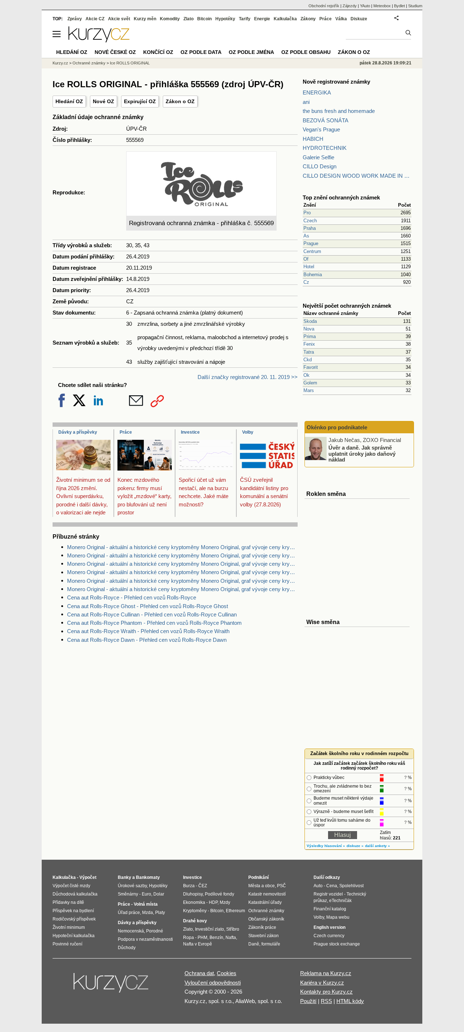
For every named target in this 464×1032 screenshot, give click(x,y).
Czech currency (329, 935)
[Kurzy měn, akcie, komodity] (112, 985)
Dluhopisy (193, 894)
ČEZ (202, 885)
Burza (189, 885)
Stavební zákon (263, 935)
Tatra (308, 352)
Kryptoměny (195, 910)
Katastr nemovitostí (267, 894)
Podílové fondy (219, 894)
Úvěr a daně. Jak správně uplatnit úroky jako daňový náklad (361, 454)
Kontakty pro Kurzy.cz (326, 992)
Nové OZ (103, 101)
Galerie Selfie (318, 157)
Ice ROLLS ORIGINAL (130, 63)
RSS (326, 1001)
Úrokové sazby (132, 885)
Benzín (216, 937)
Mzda (147, 912)
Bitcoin (204, 18)
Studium (415, 6)
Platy (160, 912)
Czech (310, 220)
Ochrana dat (199, 973)
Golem (310, 383)
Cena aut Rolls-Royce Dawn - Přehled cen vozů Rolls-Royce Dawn (147, 640)
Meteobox (382, 6)
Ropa (188, 937)
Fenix (309, 344)
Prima (309, 336)
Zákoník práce (262, 927)
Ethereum (235, 910)
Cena (331, 885)
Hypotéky (225, 18)
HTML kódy (350, 1001)
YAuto (365, 6)
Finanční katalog (330, 908)
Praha (309, 228)
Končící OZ (158, 52)
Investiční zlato (209, 929)
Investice (190, 432)
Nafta (230, 937)
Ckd (307, 359)
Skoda (310, 321)
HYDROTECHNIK (325, 148)
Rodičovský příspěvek (74, 919)
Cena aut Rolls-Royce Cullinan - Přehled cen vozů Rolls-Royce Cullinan (152, 614)
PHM (202, 937)
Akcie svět (119, 18)
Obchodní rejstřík (323, 6)
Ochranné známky (88, 63)
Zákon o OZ (180, 101)
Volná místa (146, 904)
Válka (341, 18)
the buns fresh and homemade (339, 111)
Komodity (170, 18)
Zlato (188, 18)
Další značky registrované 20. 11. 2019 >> (248, 377)
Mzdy (225, 902)
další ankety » (377, 846)
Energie (262, 18)
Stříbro (232, 929)
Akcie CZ (95, 18)
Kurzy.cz (60, 63)
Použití (308, 1001)
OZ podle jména (251, 52)
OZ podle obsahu (306, 52)
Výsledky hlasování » (326, 846)
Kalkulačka (285, 18)
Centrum (312, 251)
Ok (306, 375)
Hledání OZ (69, 101)
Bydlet (399, 6)
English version (329, 927)
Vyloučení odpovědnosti (213, 983)
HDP (213, 902)
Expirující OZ (140, 101)
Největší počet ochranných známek (347, 306)
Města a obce (261, 885)
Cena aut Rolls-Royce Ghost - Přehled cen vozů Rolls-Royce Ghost (147, 606)
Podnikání (258, 877)
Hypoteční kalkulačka (74, 935)
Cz (306, 282)
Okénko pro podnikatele (337, 427)
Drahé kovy (195, 920)
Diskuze (359, 18)
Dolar (158, 894)
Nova (308, 329)
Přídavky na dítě (68, 902)
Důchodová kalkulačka (75, 894)
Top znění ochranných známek (341, 197)
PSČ (281, 885)
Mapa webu (337, 917)
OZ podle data (201, 52)
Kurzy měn (145, 18)
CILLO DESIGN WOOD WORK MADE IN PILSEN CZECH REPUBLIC (357, 176)
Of (305, 259)
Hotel (308, 266)
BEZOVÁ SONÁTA (325, 120)
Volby (247, 432)
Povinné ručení (67, 944)
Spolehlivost (351, 885)
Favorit (310, 367)
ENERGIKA (317, 92)
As (306, 236)
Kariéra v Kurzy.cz (322, 983)
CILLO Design (319, 166)
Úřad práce (129, 912)
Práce (126, 432)
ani (306, 102)
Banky (124, 877)
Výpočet (87, 877)
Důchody (127, 947)
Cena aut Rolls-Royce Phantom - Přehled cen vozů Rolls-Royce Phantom (154, 623)
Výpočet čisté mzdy (71, 885)
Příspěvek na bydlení (73, 910)
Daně (253, 944)
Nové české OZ (115, 52)
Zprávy (74, 18)
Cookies (226, 973)
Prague (310, 243)
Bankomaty (148, 877)
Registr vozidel (328, 894)
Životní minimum (69, 927)
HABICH (313, 139)
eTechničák (340, 900)
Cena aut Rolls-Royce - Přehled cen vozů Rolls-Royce (131, 597)
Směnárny (128, 894)
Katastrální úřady (265, 902)
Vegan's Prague (321, 129)
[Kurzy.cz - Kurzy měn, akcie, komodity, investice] (99, 40)
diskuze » (355, 846)
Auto (318, 885)
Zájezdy (350, 6)
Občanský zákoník (266, 919)
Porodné (154, 931)
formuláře (270, 944)
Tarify (244, 18)
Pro (307, 212)
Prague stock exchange (337, 944)
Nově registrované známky (336, 82)
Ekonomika (194, 902)
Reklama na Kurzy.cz (325, 973)
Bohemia (312, 274)
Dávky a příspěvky (77, 432)
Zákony (308, 18)
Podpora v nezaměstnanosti (145, 939)
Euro (146, 894)
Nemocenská (131, 931)
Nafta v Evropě (197, 944)
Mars (308, 390)
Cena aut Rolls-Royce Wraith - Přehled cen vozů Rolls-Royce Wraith (148, 631)
